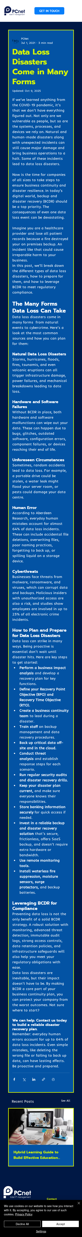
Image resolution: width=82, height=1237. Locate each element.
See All (65, 1100)
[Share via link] (43, 1079)
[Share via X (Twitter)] (24, 1079)
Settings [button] (41, 1231)
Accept (60, 1224)
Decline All (22, 1224)
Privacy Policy (23, 1214)
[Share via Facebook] (14, 1079)
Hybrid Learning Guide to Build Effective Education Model (36, 1154)
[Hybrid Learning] (41, 1127)
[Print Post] (53, 1079)
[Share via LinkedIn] (34, 1079)
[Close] (76, 1205)
